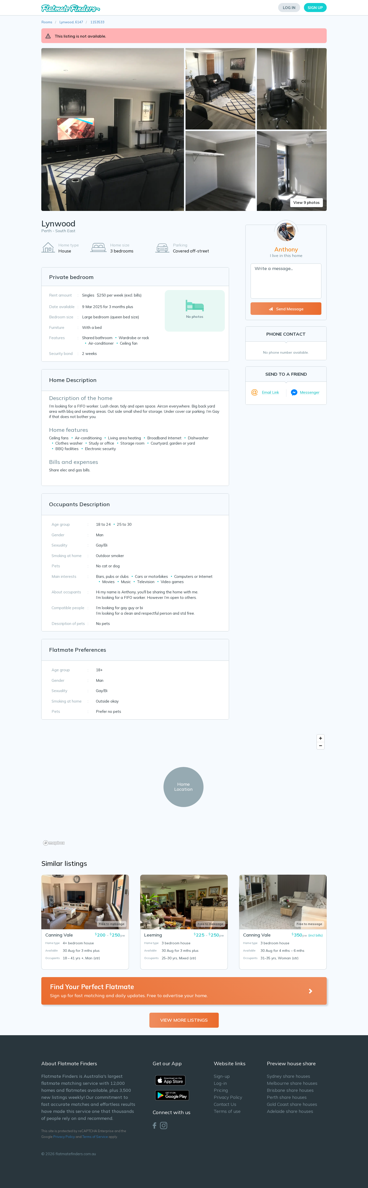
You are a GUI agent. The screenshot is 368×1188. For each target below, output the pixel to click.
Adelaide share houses (290, 1111)
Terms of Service (95, 1137)
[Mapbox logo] (54, 843)
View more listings (184, 1020)
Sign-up (222, 1076)
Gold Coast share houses (292, 1104)
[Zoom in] (320, 738)
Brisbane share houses (290, 1090)
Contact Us (225, 1104)
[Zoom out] (320, 745)
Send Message (289, 308)
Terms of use (227, 1111)
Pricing (221, 1090)
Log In (289, 7)
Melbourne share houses (292, 1083)
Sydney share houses (288, 1076)
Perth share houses (287, 1097)
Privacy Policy (64, 1137)
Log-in (220, 1083)
